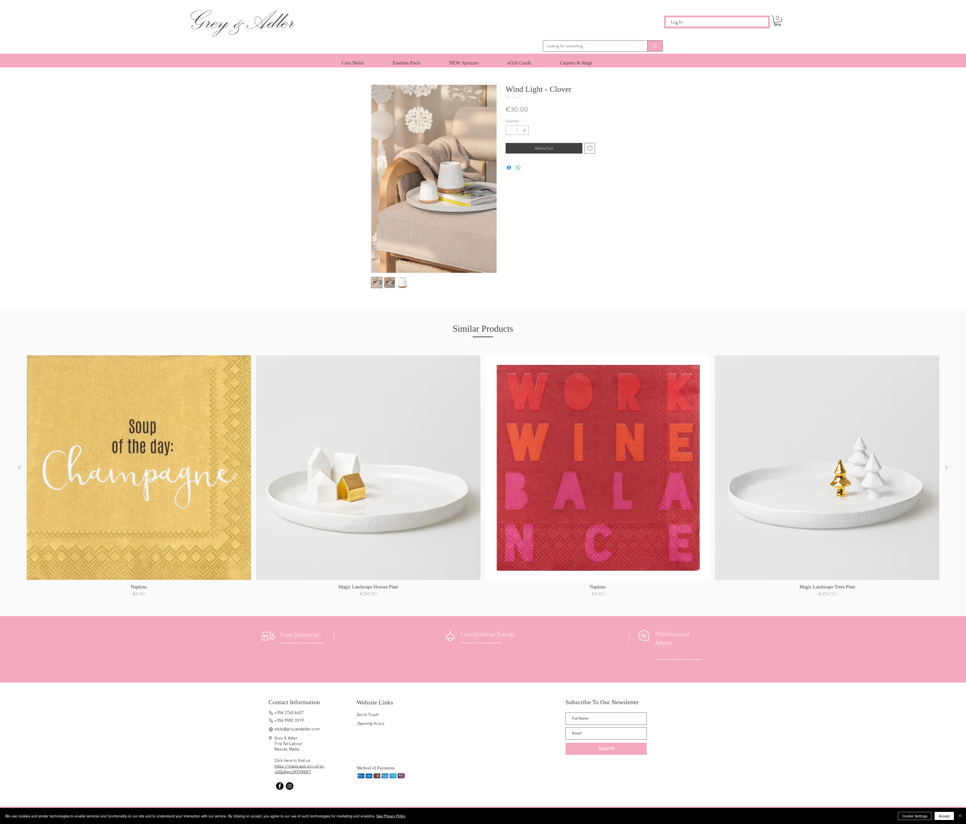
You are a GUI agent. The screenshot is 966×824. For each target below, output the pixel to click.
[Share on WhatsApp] (518, 168)
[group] (483, 477)
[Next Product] (947, 467)
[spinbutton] (517, 130)
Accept (944, 815)
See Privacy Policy (391, 815)
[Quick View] (139, 467)
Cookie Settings (914, 815)
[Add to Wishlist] (589, 148)
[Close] (960, 816)
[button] (777, 21)
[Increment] (525, 130)
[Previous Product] (19, 467)
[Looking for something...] (654, 46)
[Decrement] (509, 130)
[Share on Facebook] (509, 168)
